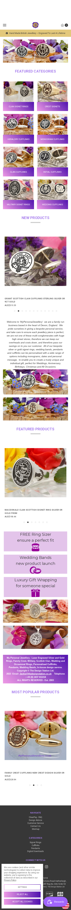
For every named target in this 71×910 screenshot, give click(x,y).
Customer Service (35, 823)
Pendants (35, 848)
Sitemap (35, 829)
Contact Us (35, 826)
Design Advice (35, 820)
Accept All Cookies (22, 901)
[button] (36, 547)
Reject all (22, 894)
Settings (22, 887)
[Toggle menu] (4, 25)
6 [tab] (33, 311)
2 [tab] (18, 311)
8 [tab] (41, 311)
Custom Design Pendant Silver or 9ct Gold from (34, 773)
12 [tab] (56, 311)
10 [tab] (49, 311)
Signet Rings (35, 842)
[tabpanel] (35, 268)
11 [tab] (52, 311)
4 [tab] (26, 311)
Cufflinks (35, 845)
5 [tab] (30, 311)
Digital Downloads (35, 851)
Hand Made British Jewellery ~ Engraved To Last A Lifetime (37, 33)
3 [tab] (22, 311)
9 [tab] (45, 311)
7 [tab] (37, 311)
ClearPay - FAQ (35, 817)
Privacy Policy (10, 880)
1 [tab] (14, 311)
